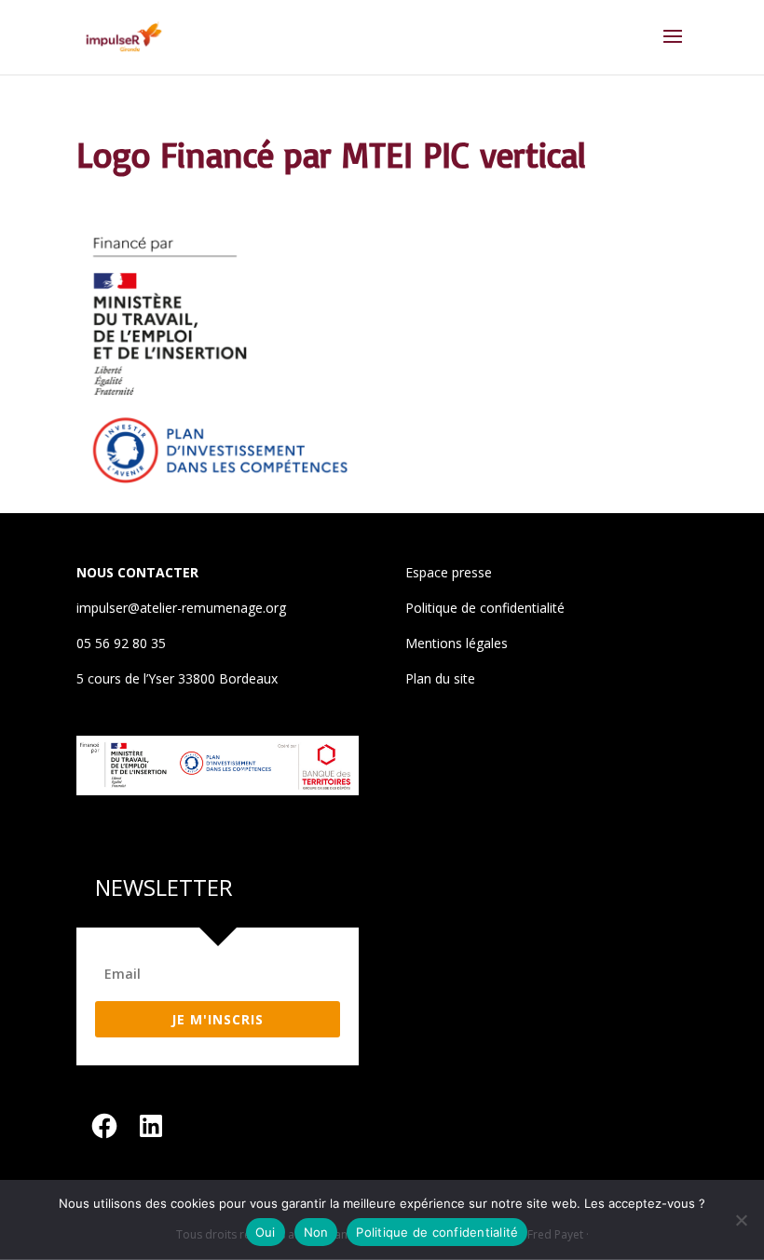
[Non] (740, 1220)
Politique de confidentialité (485, 607)
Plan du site (440, 678)
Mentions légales (456, 643)
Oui (265, 1232)
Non (316, 1232)
